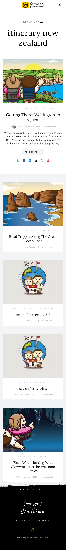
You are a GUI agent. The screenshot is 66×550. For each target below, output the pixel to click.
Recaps (17, 308)
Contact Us (43, 521)
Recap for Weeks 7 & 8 (33, 315)
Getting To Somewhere (24, 108)
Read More (31, 152)
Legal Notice (24, 521)
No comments (51, 127)
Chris (19, 127)
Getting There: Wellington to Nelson (33, 117)
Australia (43, 230)
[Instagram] (32, 529)
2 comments (48, 477)
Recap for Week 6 (33, 389)
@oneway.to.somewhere (31, 490)
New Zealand (48, 108)
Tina (15, 395)
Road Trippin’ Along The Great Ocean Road (33, 238)
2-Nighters (24, 456)
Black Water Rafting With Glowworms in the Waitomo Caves (33, 466)
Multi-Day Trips (26, 230)
